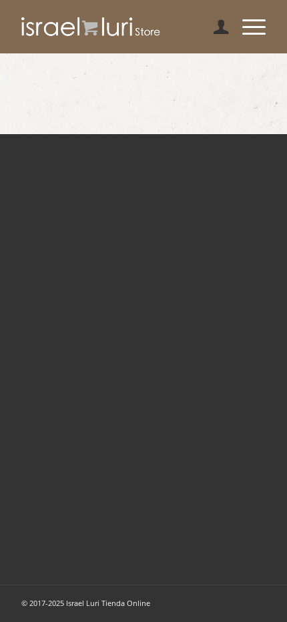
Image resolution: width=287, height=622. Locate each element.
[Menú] (247, 26)
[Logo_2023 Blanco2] (118, 26)
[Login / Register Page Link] (214, 26)
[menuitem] (214, 26)
